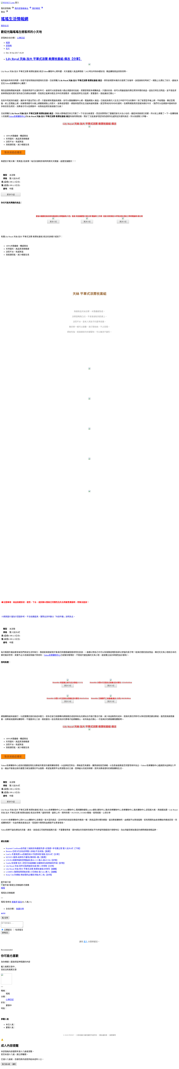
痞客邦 (15, 902)
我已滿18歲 (6, 1064)
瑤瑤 (3, 888)
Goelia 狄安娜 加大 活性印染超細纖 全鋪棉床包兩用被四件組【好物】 (36, 863)
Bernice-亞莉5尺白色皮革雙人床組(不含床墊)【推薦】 (29, 851)
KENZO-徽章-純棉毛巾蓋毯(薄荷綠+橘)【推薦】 (26, 857)
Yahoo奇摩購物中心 (17, 116)
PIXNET (71, 1035)
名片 (8, 49)
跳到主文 (5, 26)
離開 (14, 1064)
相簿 (8, 43)
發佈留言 (5, 933)
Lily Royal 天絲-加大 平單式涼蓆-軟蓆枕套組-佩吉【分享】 (44, 58)
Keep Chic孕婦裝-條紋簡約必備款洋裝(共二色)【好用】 (29, 875)
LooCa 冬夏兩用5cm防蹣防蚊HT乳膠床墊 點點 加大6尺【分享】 (33, 854)
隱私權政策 (103, 1035)
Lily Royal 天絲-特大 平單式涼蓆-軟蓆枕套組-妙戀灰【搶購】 (32, 869)
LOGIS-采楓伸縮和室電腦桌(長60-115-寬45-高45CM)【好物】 (32, 860)
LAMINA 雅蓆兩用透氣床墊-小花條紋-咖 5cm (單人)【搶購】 (32, 872)
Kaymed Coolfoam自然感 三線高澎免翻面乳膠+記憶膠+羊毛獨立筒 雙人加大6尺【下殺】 (43, 848)
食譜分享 (20, 909)
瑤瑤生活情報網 (14, 19)
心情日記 (21, 38)
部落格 (9, 46)
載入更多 (5, 918)
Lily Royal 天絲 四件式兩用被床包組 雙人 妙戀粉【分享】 (30, 866)
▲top (3, 913)
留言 (20, 902)
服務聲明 (112, 1035)
